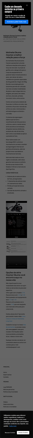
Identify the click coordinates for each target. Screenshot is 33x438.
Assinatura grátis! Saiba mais (16, 22)
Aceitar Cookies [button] (23, 432)
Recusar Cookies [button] (10, 432)
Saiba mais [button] (12, 426)
